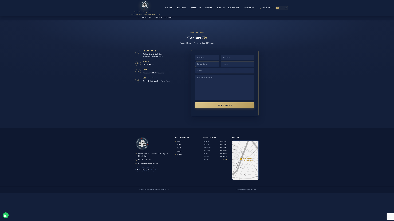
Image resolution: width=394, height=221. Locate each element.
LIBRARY (208, 8)
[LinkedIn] (143, 169)
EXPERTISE (182, 8)
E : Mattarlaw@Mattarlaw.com (148, 164)
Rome (179, 154)
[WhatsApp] (6, 215)
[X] (148, 169)
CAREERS (221, 8)
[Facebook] (137, 169)
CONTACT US (249, 8)
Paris (179, 151)
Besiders (253, 189)
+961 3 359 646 (267, 8)
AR (286, 8)
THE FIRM (169, 8)
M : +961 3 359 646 (144, 160)
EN (277, 8)
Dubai (179, 144)
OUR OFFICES (233, 8)
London (179, 148)
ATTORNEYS (196, 8)
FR (281, 8)
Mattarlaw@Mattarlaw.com (153, 73)
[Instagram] (153, 169)
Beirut (179, 141)
